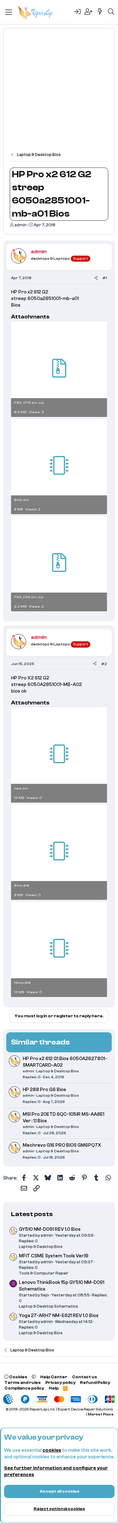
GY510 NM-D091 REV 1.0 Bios (50, 1229)
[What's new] (100, 12)
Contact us (84, 1377)
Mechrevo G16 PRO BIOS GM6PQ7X (62, 1145)
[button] (34, 1377)
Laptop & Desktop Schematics (48, 1306)
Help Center (53, 1377)
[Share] (96, 278)
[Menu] (8, 12)
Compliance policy (24, 1388)
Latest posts (32, 1214)
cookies (51, 1450)
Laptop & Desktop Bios (57, 1071)
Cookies (17, 1377)
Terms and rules (22, 1382)
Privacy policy (60, 1382)
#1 (104, 278)
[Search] (111, 12)
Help (54, 1388)
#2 (104, 664)
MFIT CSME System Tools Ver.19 (53, 1256)
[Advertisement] (59, 93)
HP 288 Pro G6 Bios (44, 1089)
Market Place (101, 1414)
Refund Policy (95, 1382)
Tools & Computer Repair (44, 1273)
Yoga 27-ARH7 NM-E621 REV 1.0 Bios (58, 1315)
